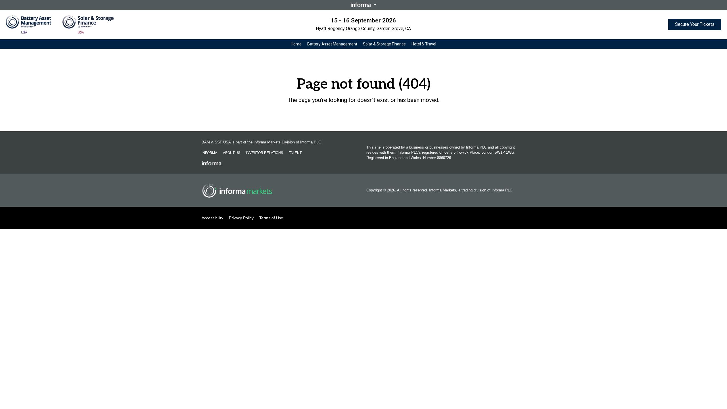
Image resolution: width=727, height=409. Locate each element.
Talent (295, 153)
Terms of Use (271, 218)
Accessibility (212, 218)
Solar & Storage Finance (384, 44)
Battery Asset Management (332, 44)
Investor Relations (264, 153)
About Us (231, 153)
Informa (209, 153)
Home (296, 44)
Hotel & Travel (423, 44)
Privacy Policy (241, 218)
